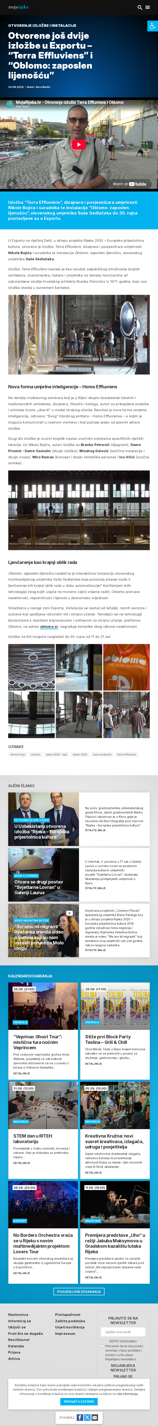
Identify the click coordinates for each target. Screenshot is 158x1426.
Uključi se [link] (17, 1327)
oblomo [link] (35, 754)
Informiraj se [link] (19, 1321)
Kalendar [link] (16, 1346)
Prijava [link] (14, 1352)
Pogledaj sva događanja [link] (79, 1291)
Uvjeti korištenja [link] (70, 1327)
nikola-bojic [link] (17, 754)
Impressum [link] (65, 1333)
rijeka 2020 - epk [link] (56, 754)
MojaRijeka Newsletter (123, 1367)
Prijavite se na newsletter (123, 1320)
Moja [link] (18, 7)
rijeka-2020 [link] (80, 754)
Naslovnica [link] (18, 1315)
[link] (152, 26)
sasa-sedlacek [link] (102, 754)
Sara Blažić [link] (43, 87)
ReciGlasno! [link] (19, 1340)
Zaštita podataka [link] (70, 1321)
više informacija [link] (127, 1394)
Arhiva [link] (14, 1359)
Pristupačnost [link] (68, 1315)
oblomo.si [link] (49, 626)
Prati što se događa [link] (25, 1333)
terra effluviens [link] (126, 754)
